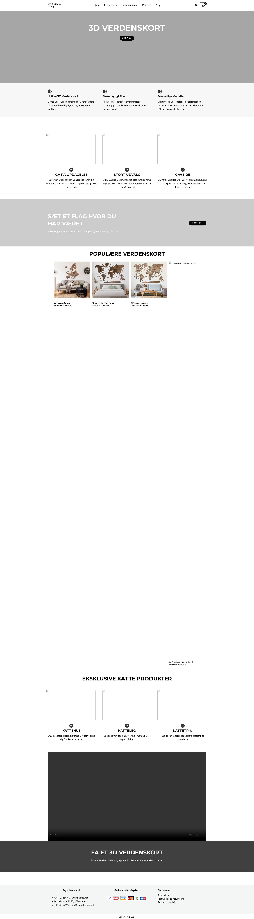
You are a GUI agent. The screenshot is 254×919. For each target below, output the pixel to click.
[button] (116, 5)
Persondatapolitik (167, 902)
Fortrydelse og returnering (171, 898)
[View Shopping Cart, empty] (203, 5)
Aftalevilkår (164, 895)
